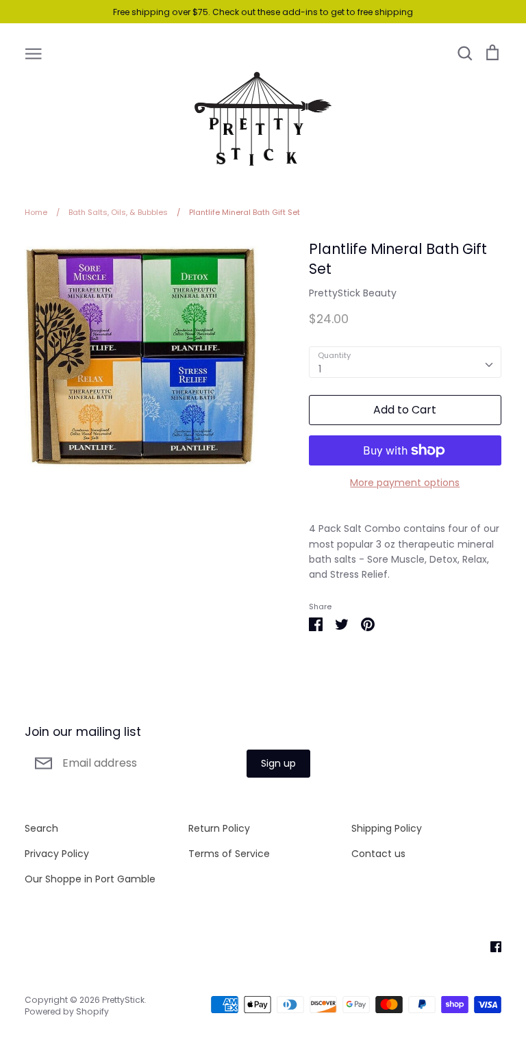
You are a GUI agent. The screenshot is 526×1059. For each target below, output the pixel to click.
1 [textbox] (319, 369)
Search (41, 828)
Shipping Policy (386, 828)
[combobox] (405, 362)
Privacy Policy (57, 853)
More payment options (405, 482)
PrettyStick (123, 1000)
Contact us (378, 853)
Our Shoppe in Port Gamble (90, 879)
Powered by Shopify (67, 1011)
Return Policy (219, 828)
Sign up (278, 763)
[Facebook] (490, 946)
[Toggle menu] (33, 53)
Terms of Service (229, 853)
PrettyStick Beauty (353, 293)
